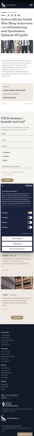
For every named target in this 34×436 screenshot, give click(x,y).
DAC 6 (4, 430)
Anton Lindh (20, 90)
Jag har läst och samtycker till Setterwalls (13, 173)
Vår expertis (4, 384)
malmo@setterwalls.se (6, 373)
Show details (25, 233)
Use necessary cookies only (17, 249)
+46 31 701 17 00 (5, 352)
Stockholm (6, 152)
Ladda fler (17, 317)
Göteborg (6, 156)
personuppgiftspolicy (8, 174)
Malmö (5, 160)
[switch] (30, 217)
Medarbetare (5, 387)
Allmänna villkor (27, 428)
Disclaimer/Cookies (18, 428)
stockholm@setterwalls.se (7, 340)
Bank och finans (9, 98)
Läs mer (5, 270)
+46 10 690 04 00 (5, 368)
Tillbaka (4, 103)
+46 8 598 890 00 (5, 335)
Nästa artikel (28, 103)
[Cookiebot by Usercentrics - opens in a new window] (25, 186)
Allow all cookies (17, 238)
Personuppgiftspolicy (7, 428)
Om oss (3, 389)
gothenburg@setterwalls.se (8, 356)
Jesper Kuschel (9, 90)
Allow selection (17, 243)
